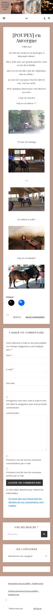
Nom (9, 355)
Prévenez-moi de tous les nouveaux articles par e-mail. (23, 474)
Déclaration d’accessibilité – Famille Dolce (25, 583)
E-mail (10, 369)
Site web (10, 383)
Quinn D (17, 316)
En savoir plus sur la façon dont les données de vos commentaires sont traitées (26, 502)
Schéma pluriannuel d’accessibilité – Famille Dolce (23, 593)
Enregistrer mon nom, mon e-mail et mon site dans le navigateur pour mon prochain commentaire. (26, 404)
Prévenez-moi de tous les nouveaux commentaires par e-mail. (23, 461)
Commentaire (12, 413)
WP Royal (37, 608)
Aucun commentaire (35, 316)
